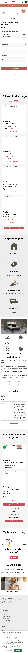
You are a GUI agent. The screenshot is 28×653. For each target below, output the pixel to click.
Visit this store (5, 604)
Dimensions (15, 18)
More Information (9, 647)
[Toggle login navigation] (21, 2)
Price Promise (6, 616)
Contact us (5, 629)
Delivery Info (5, 618)
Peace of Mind (6, 614)
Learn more (14, 557)
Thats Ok (18, 650)
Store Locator (6, 612)
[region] (14, 642)
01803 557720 (7, 601)
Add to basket (15, 68)
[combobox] (14, 45)
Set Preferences (9, 650)
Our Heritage (6, 620)
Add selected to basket (15, 521)
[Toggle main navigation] (2, 2)
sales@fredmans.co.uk (11, 602)
